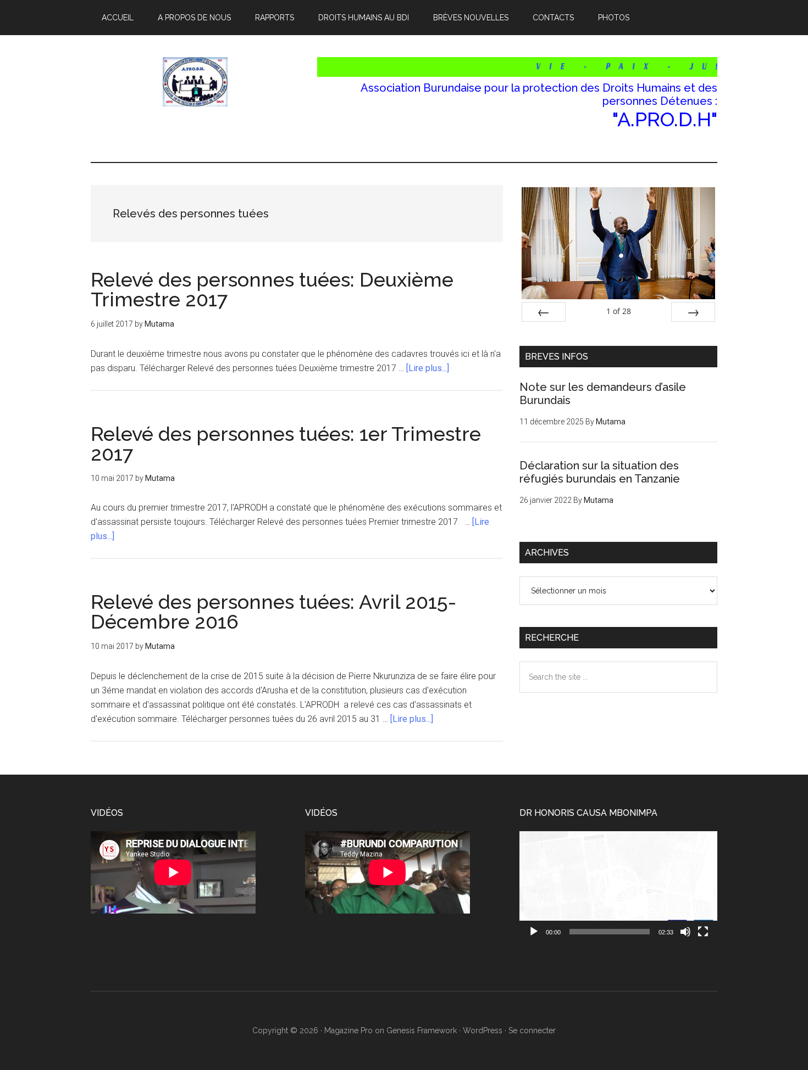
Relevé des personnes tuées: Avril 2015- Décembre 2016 (273, 611)
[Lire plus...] (427, 368)
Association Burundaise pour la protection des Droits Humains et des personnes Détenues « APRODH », (195, 82)
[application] (618, 887)
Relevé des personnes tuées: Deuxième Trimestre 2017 (272, 289)
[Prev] (544, 312)
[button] (618, 887)
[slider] (609, 931)
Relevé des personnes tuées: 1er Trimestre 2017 (286, 443)
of (618, 311)
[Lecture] (533, 931)
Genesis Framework (421, 1030)
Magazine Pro (348, 1030)
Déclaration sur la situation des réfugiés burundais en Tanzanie (599, 472)
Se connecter (532, 1030)
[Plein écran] (703, 931)
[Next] (693, 312)
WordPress (482, 1030)
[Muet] (685, 931)
